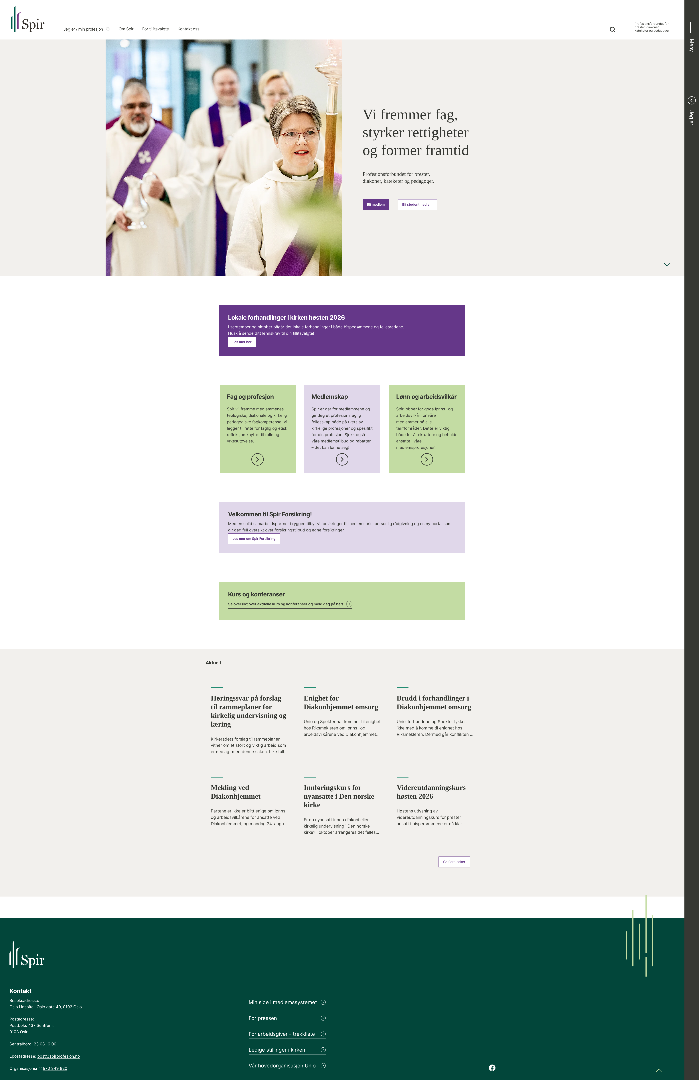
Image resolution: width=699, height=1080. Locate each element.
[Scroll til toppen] (658, 1071)
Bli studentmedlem (417, 205)
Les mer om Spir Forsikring (253, 539)
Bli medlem (376, 205)
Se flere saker (454, 862)
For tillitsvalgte (155, 29)
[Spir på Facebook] (492, 1068)
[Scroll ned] (667, 265)
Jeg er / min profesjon (83, 29)
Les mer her (242, 342)
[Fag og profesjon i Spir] (257, 458)
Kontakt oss (188, 29)
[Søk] (612, 29)
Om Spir (126, 29)
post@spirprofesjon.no (58, 1056)
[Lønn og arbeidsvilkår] (427, 458)
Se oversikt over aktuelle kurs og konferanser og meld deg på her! (285, 604)
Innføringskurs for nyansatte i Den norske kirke (339, 796)
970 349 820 (55, 1068)
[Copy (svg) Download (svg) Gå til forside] (28, 22)
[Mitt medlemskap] (342, 458)
